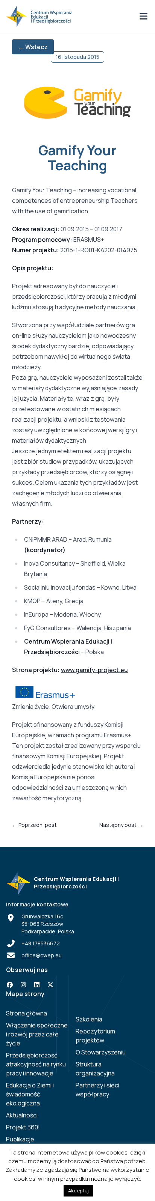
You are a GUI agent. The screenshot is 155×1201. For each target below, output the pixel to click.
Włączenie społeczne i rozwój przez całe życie (37, 1034)
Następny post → (121, 824)
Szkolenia (89, 1019)
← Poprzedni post (34, 824)
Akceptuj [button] (78, 1190)
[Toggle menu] (143, 17)
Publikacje (20, 1139)
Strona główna (26, 1013)
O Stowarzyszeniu (101, 1052)
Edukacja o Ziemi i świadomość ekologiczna (30, 1094)
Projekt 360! (23, 1127)
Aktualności (22, 1115)
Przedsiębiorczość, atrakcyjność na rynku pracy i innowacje (36, 1064)
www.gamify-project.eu (94, 670)
